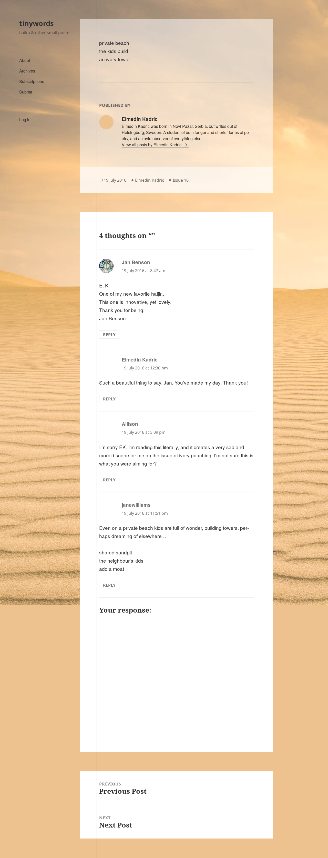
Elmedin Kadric (149, 180)
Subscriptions (31, 81)
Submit (25, 92)
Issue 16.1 (182, 180)
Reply (109, 334)
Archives (27, 71)
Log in (24, 119)
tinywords (36, 23)
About (24, 60)
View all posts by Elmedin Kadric (152, 145)
